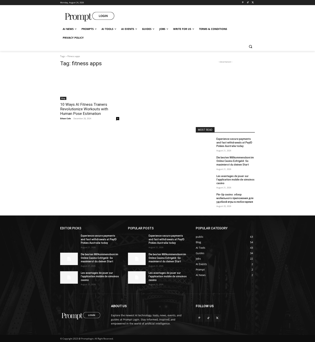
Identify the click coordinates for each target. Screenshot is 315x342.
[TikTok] (248, 3)
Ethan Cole (65, 118)
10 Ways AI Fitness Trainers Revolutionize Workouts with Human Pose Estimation (84, 109)
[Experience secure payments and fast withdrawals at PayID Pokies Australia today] (204, 143)
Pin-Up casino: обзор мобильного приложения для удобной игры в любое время (234, 198)
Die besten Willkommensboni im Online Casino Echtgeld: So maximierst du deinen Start (235, 161)
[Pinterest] (243, 3)
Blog (63, 98)
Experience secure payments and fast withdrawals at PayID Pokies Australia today (234, 142)
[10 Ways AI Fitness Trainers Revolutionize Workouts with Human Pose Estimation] (89, 85)
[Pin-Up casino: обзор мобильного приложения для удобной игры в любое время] (204, 199)
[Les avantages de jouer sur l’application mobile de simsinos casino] (204, 180)
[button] (250, 46)
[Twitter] (253, 3)
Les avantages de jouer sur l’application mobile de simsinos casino (235, 180)
